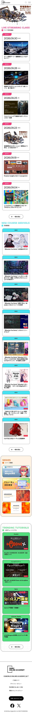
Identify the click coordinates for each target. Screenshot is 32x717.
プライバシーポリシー (16, 684)
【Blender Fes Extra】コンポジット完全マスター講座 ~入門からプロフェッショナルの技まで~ (15, 277)
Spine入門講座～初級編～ (12, 608)
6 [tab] (17, 24)
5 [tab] (15, 24)
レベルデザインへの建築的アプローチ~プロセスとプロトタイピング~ (15, 206)
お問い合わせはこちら (16, 698)
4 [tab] (12, 24)
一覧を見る (17, 217)
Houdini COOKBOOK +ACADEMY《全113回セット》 (16, 553)
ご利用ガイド (16, 680)
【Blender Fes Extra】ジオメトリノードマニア (15, 331)
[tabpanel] (16, 13)
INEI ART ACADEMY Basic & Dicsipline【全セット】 (16, 581)
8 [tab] (22, 24)
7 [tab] (20, 24)
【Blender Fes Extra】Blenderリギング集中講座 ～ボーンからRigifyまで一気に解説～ (15, 386)
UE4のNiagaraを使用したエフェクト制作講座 (15, 636)
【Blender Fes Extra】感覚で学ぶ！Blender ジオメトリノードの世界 (15, 304)
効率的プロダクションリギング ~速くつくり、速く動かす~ (15, 87)
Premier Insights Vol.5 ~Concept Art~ (16, 176)
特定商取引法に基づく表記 (16, 687)
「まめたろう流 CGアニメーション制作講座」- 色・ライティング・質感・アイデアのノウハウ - (15, 413)
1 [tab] (5, 24)
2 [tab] (7, 24)
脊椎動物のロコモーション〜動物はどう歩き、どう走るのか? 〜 (16, 147)
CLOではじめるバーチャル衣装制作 (14, 438)
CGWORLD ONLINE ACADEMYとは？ (16, 676)
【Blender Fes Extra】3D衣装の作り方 (16, 249)
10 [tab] (27, 24)
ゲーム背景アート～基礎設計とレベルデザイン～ (16, 57)
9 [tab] (24, 24)
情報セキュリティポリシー (16, 690)
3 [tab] (10, 24)
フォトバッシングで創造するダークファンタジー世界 (16, 117)
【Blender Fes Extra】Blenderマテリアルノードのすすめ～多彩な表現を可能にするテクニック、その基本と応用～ (16, 358)
